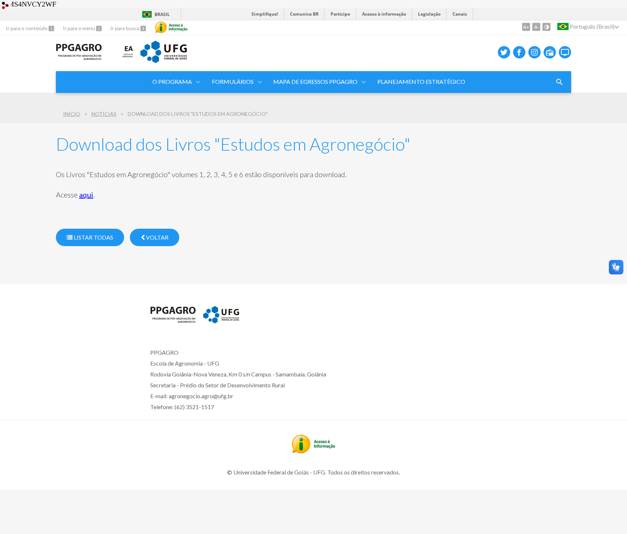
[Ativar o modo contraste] (546, 27)
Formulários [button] (233, 81)
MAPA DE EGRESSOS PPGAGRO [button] (315, 81)
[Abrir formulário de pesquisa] (559, 82)
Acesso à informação (384, 14)
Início (71, 114)
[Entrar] (5, 6)
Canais (459, 14)
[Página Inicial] (79, 58)
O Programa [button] (172, 81)
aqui (86, 194)
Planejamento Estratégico (421, 81)
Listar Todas (93, 237)
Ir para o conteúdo (27, 28)
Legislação (429, 14)
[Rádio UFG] (550, 52)
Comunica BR (304, 14)
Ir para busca (125, 28)
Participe (340, 14)
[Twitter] (504, 52)
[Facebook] (519, 52)
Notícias (103, 114)
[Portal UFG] (163, 61)
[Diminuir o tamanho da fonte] (536, 27)
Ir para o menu (79, 28)
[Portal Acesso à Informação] (313, 451)
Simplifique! (264, 14)
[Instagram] (534, 52)
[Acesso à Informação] (171, 27)
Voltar (156, 237)
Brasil (162, 14)
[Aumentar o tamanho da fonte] (526, 27)
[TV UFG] (565, 52)
